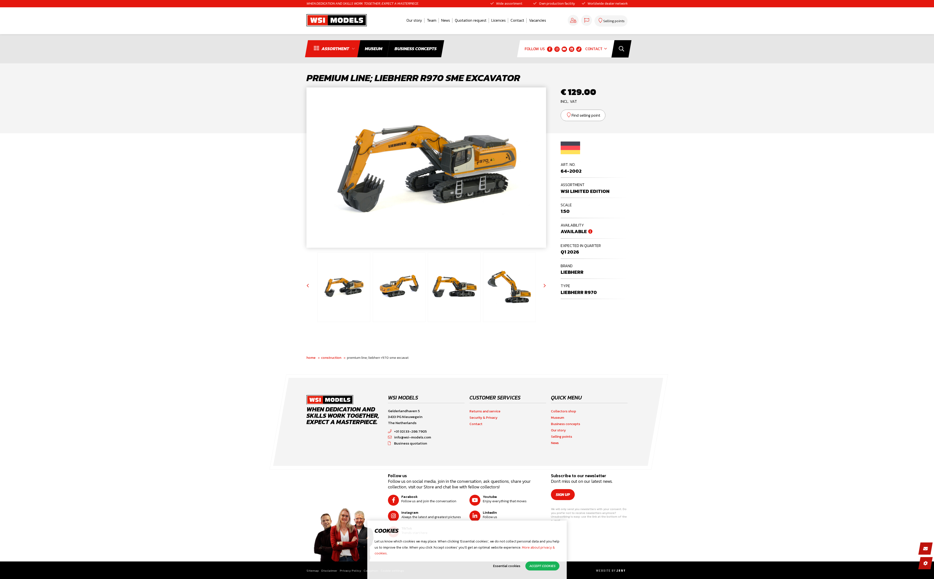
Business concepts (565, 424)
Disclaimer (329, 570)
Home (310, 357)
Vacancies (537, 20)
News (445, 20)
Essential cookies (506, 566)
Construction (331, 357)
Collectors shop (563, 411)
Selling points (561, 436)
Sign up (563, 494)
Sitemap (312, 570)
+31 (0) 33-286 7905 (410, 431)
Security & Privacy (483, 417)
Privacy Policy (350, 570)
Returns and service (484, 411)
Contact (517, 20)
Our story (414, 20)
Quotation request (470, 20)
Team (431, 20)
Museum (557, 417)
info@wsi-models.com (412, 437)
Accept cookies (542, 566)
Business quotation (410, 443)
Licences (498, 20)
